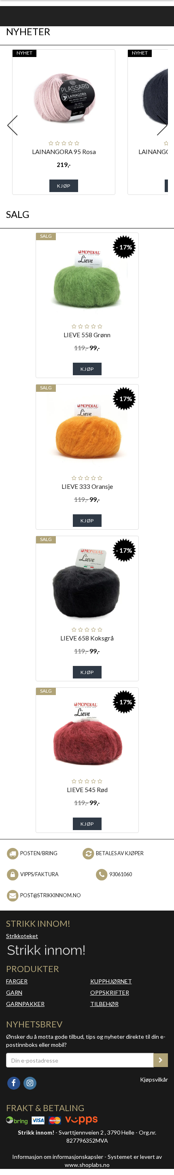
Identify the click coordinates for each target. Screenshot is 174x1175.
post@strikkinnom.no (50, 895)
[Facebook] (14, 1082)
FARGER (17, 981)
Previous (12, 125)
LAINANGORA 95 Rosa (64, 151)
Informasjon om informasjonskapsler (57, 1156)
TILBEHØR (104, 1003)
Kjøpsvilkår (154, 1079)
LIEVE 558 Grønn (87, 334)
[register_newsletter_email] (160, 1060)
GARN (14, 992)
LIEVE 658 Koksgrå (87, 638)
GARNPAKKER (25, 1003)
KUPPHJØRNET (111, 981)
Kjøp (63, 186)
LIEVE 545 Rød (87, 789)
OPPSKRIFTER (109, 992)
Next (162, 125)
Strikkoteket (22, 935)
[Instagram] (29, 1082)
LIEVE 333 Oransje (87, 486)
